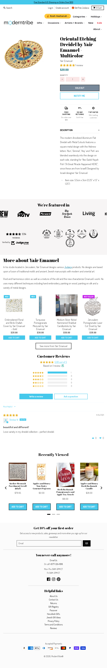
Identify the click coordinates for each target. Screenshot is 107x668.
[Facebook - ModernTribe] (48, 579)
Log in (50, 7)
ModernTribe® (57, 656)
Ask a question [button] (71, 396)
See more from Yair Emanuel (53, 346)
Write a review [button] (36, 396)
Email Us (53, 560)
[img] (10, 415)
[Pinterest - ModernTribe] (58, 579)
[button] (23, 54)
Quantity (64, 75)
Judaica (68, 267)
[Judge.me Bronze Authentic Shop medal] (81, 233)
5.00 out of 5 (61, 362)
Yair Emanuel (66, 60)
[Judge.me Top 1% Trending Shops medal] (70, 242)
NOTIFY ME (79, 95)
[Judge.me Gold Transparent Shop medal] (70, 233)
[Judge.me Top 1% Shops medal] (93, 233)
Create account (62, 7)
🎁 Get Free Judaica (80, 7)
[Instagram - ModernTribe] (53, 579)
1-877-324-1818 (56, 564)
